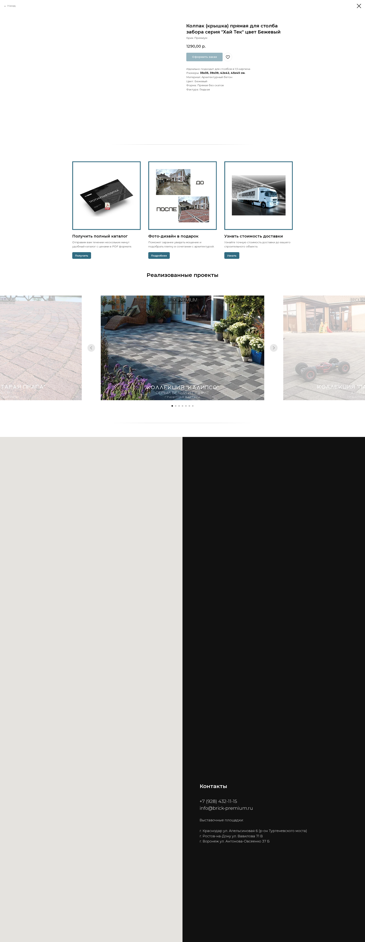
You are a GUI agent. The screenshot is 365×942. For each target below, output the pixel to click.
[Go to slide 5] (186, 406)
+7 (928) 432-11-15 (218, 801)
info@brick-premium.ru (226, 808)
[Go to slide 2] (175, 406)
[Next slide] (274, 348)
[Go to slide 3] (179, 406)
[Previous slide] (91, 348)
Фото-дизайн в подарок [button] (173, 236)
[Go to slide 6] (189, 406)
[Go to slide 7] (193, 406)
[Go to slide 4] (182, 406)
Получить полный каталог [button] (100, 236)
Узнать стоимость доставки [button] (253, 236)
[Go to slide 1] (172, 406)
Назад (11, 5)
